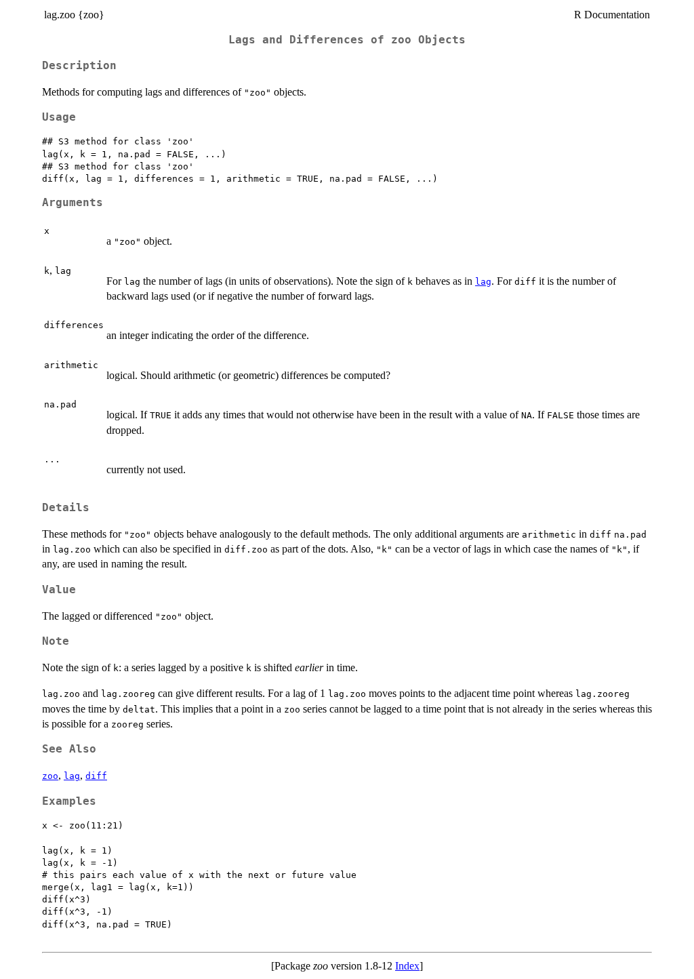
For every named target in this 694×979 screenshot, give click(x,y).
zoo (50, 776)
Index (407, 966)
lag (483, 282)
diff (96, 776)
